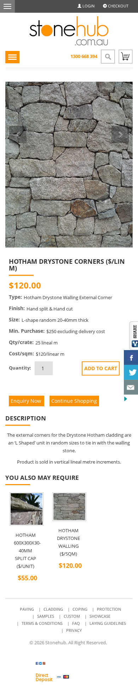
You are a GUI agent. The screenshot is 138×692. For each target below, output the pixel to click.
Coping (80, 609)
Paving (27, 609)
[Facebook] (101, 285)
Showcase (100, 616)
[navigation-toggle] (12, 57)
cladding (114, 435)
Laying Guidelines (108, 623)
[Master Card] (79, 677)
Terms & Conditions (42, 623)
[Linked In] (110, 285)
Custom (72, 616)
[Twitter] (53, 665)
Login (87, 5)
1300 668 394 (83, 56)
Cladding (53, 609)
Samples (45, 616)
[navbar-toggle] (7, 6)
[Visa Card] (62, 677)
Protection (109, 609)
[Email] (119, 285)
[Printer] (128, 285)
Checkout (117, 5)
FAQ (76, 623)
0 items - (125, 56)
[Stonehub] (69, 31)
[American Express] (95, 677)
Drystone (76, 435)
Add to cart (100, 368)
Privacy (74, 630)
